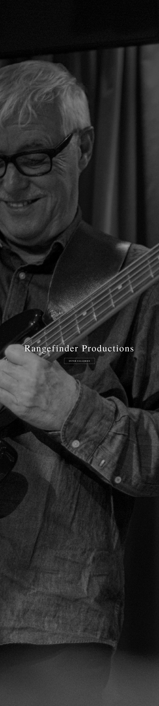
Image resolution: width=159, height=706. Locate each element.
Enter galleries (79, 361)
